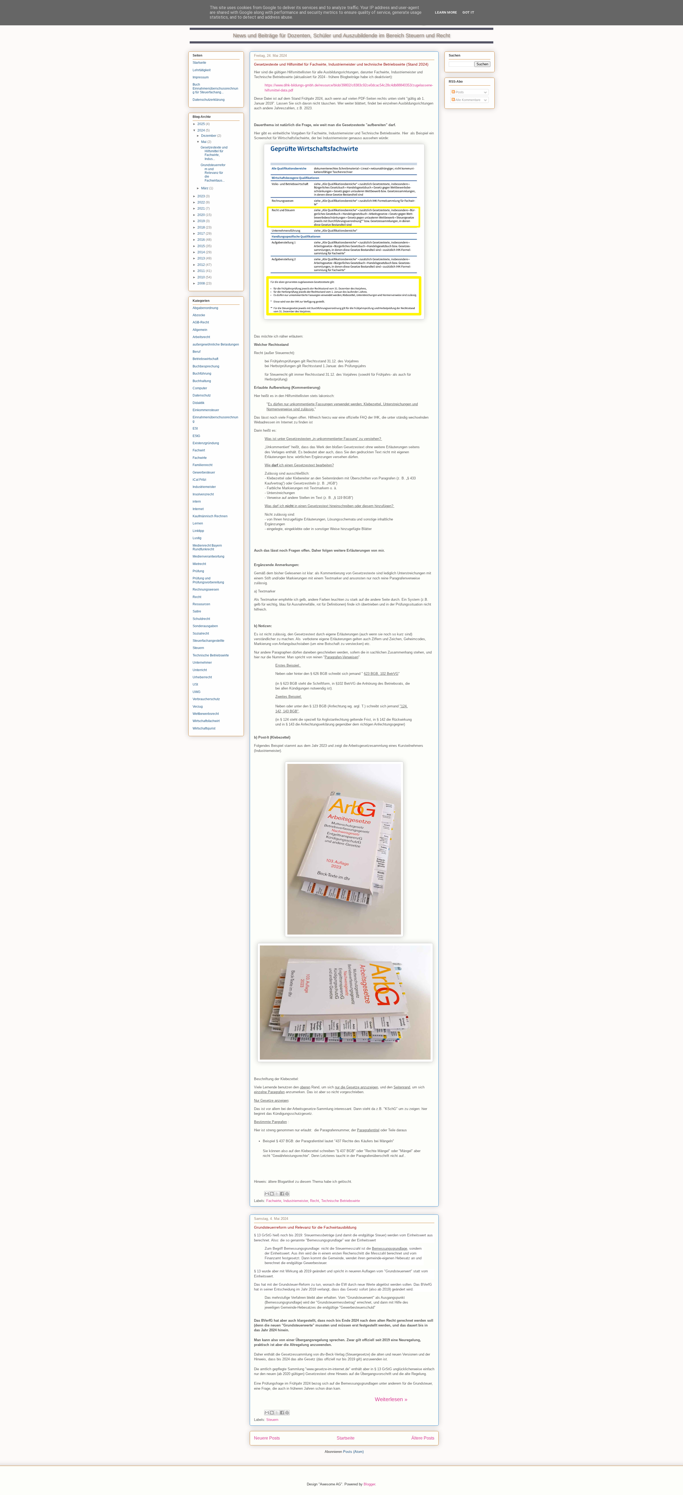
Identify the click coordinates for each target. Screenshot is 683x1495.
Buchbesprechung (206, 366)
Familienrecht (202, 465)
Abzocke (199, 315)
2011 (201, 271)
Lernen (198, 523)
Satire (197, 611)
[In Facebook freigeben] (282, 1193)
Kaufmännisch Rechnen (210, 516)
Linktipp (198, 531)
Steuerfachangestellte (208, 641)
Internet (198, 509)
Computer (200, 388)
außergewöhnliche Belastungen (216, 344)
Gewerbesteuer (204, 472)
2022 (201, 202)
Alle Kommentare (468, 100)
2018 (201, 227)
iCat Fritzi (199, 480)
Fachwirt (199, 450)
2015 (201, 246)
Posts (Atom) (353, 1452)
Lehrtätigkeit (202, 70)
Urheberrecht (202, 677)
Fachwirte (273, 1201)
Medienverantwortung (208, 556)
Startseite (346, 1438)
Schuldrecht (201, 619)
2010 (201, 277)
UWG (196, 692)
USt (195, 684)
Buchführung (202, 373)
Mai (204, 142)
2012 (201, 265)
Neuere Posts (267, 1438)
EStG (196, 436)
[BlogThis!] (272, 1193)
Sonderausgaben (205, 626)
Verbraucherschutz (206, 699)
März (205, 188)
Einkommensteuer (206, 410)
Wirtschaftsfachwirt (206, 721)
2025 (201, 124)
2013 (201, 258)
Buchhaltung (202, 381)
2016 (201, 240)
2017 (201, 233)
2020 (201, 215)
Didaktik (198, 403)
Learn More (446, 12)
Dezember (209, 136)
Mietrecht (199, 564)
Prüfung (198, 571)
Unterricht (200, 670)
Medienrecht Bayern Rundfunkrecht (207, 547)
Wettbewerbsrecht (206, 714)
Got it (468, 12)
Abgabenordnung (205, 308)
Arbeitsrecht (201, 337)
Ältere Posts (422, 1438)
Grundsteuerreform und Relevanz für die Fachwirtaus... (213, 172)
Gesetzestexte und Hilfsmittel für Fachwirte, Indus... (214, 153)
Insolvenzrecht (203, 494)
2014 (201, 252)
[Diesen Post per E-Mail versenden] (266, 1193)
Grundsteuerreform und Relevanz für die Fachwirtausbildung (305, 1227)
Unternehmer (202, 662)
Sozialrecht (201, 633)
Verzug (198, 706)
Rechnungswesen (206, 589)
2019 (201, 221)
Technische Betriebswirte (340, 1201)
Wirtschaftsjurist (204, 728)
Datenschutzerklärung (209, 100)
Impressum (201, 77)
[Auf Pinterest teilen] (287, 1193)
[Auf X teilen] (277, 1193)
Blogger (369, 1484)
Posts (459, 92)
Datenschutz (202, 395)
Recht (314, 1201)
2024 (201, 130)
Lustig (197, 538)
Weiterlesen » (391, 1399)
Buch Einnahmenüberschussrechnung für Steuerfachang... (215, 88)
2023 (201, 196)
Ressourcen (201, 604)
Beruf (196, 352)
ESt (195, 428)
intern (197, 501)
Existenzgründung (206, 443)
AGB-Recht (201, 322)
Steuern (272, 1420)
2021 (201, 208)
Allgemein (200, 330)
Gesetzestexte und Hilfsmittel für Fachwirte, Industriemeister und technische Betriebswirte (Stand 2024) (341, 64)
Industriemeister (295, 1201)
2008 (201, 283)
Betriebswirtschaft (205, 359)
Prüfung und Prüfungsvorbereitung (208, 580)
